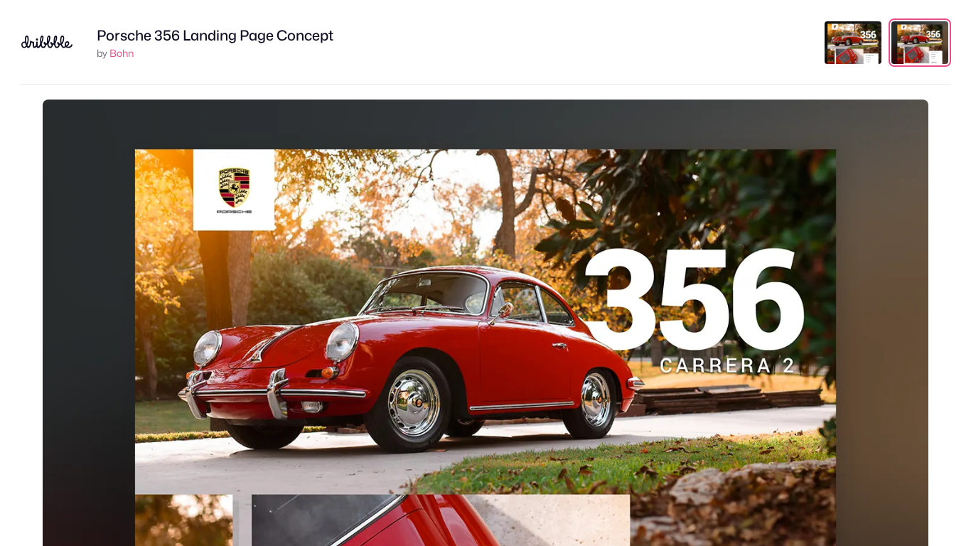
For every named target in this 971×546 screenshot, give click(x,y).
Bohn (121, 53)
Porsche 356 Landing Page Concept (215, 35)
